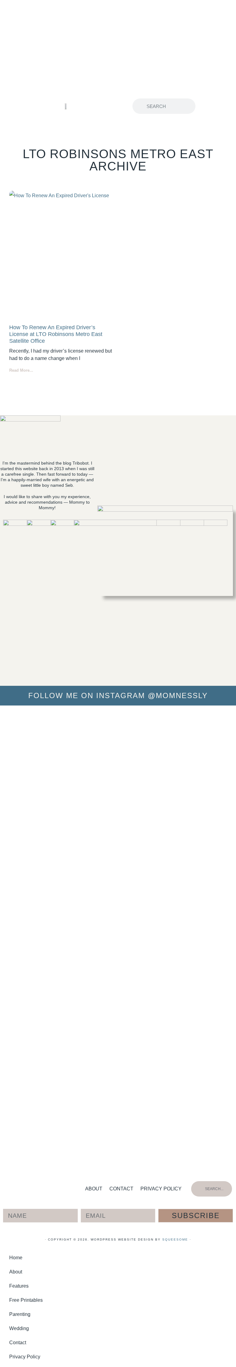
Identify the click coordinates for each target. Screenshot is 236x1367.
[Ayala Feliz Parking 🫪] (84, 719)
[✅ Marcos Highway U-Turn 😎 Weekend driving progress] (118, 743)
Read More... (21, 370)
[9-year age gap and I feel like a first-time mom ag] (17, 935)
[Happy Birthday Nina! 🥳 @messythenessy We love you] (186, 738)
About (93, 1188)
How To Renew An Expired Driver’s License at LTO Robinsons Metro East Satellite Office (55, 334)
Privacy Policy (161, 1188)
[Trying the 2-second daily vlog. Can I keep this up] (51, 748)
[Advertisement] (118, 46)
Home (15, 1257)
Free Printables (26, 1300)
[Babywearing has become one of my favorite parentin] (152, 893)
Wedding (19, 1328)
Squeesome (175, 1239)
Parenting (19, 1314)
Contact (121, 1188)
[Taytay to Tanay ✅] (219, 719)
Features (19, 1286)
